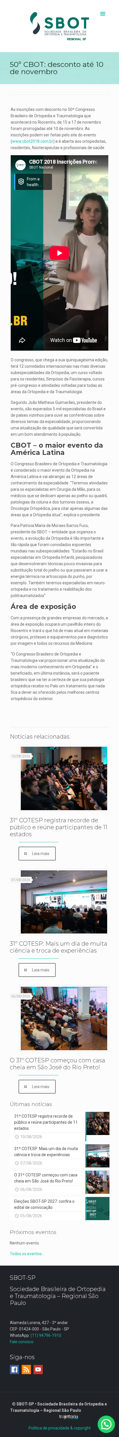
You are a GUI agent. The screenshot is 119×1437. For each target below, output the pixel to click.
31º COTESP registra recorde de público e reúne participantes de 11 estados (58, 827)
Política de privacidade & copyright (60, 1428)
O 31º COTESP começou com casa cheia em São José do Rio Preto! (57, 1064)
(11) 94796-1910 (46, 1335)
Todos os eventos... (27, 1253)
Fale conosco (22, 1341)
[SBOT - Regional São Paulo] (59, 26)
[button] (106, 1424)
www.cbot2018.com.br (32, 141)
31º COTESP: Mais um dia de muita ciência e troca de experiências (58, 947)
